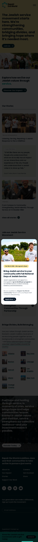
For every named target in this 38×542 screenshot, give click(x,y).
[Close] (34, 241)
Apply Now (9, 299)
